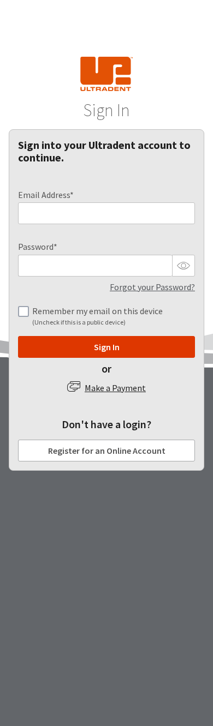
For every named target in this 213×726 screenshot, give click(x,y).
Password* (37, 247)
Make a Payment (115, 387)
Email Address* (46, 195)
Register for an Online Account (106, 450)
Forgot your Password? (152, 286)
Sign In (107, 346)
